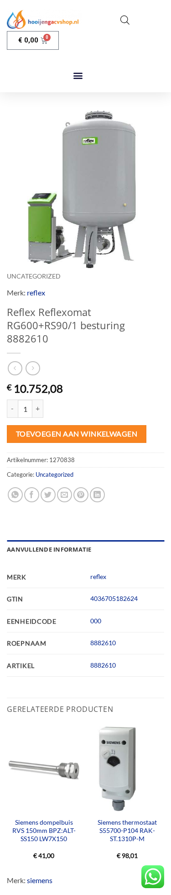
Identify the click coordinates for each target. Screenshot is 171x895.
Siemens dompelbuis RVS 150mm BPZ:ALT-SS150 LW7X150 (44, 830)
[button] (78, 75)
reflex (36, 292)
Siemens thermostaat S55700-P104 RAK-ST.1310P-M (127, 830)
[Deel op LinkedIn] (97, 494)
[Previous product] (33, 368)
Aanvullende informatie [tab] (49, 549)
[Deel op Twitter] (48, 494)
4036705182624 (114, 598)
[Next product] (15, 368)
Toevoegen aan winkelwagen (77, 434)
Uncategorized (34, 276)
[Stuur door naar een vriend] (64, 494)
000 (95, 621)
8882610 (103, 643)
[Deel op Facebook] (31, 494)
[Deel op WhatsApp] (15, 494)
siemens (39, 880)
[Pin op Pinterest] (80, 494)
